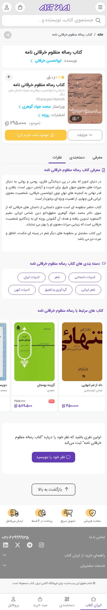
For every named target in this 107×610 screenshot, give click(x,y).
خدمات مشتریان (92, 566)
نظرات (57, 157)
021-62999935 (15, 537)
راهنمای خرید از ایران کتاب (84, 556)
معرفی (97, 157)
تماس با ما (97, 538)
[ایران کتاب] (54, 7)
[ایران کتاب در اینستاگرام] (41, 546)
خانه (100, 34)
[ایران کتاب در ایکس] (17, 546)
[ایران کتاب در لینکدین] (5, 546)
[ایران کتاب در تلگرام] (29, 546)
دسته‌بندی (77, 157)
